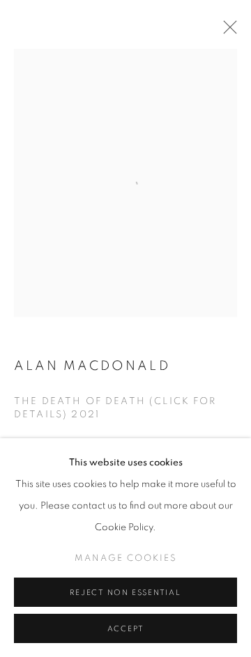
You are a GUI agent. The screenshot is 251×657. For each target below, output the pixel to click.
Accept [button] (125, 629)
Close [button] (226, 31)
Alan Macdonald (92, 366)
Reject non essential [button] (125, 592)
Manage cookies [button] (126, 558)
